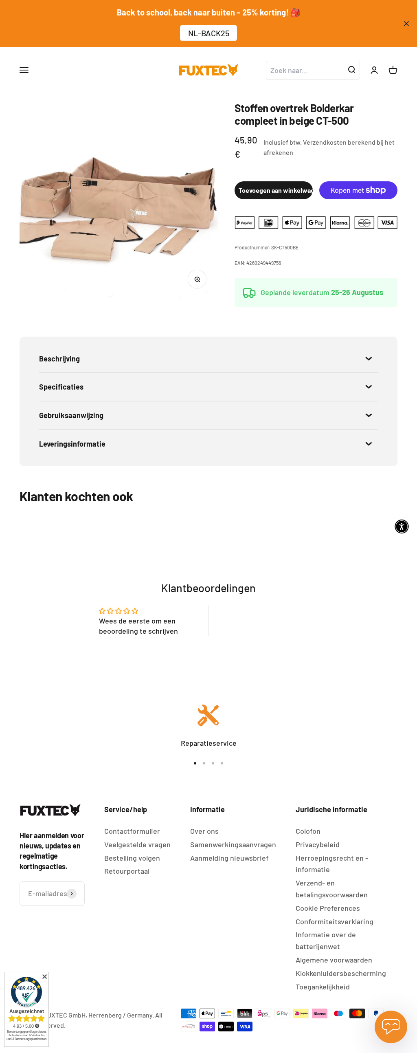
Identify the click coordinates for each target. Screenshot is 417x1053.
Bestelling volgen (132, 857)
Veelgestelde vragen (137, 844)
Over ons (204, 830)
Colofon (308, 830)
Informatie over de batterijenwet (326, 940)
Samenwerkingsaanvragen (233, 844)
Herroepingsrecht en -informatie (332, 863)
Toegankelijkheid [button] (323, 986)
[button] (402, 527)
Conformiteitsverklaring (334, 921)
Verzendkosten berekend (339, 142)
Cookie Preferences (328, 907)
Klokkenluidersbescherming (341, 973)
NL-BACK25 (208, 33)
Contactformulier (132, 830)
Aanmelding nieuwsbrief (229, 857)
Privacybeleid (318, 844)
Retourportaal (126, 870)
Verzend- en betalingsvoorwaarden (332, 888)
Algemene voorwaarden (334, 959)
